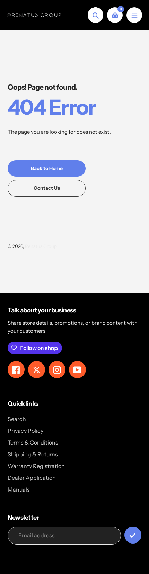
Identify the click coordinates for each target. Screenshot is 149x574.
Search (17, 418)
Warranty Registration (36, 466)
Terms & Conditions (33, 442)
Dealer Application (32, 477)
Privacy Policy (25, 430)
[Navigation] (134, 15)
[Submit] (132, 535)
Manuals (19, 489)
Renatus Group (41, 246)
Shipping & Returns (33, 454)
